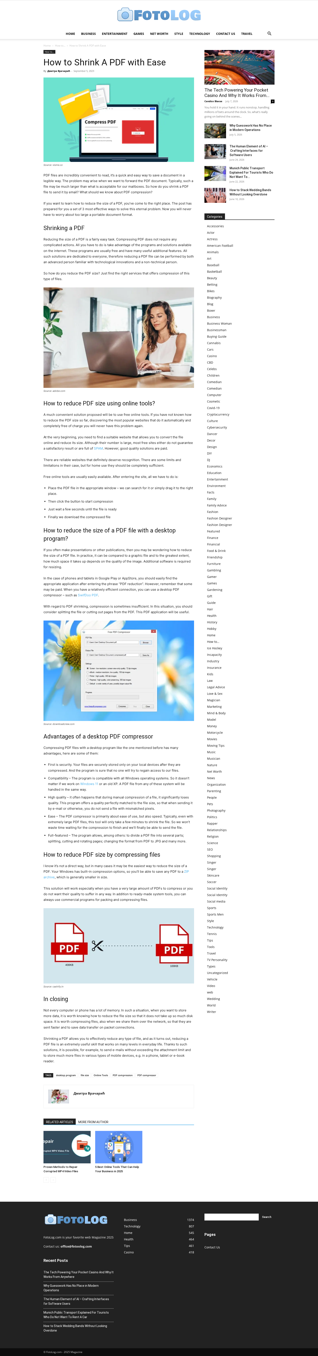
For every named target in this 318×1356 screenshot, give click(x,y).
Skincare (213, 875)
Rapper (212, 823)
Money (212, 726)
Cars (210, 349)
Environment (216, 486)
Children (213, 375)
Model (211, 720)
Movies (212, 739)
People (212, 797)
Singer (211, 862)
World (211, 1005)
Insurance (214, 668)
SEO (210, 849)
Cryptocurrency (218, 414)
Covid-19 (213, 408)
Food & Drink (216, 551)
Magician (213, 700)
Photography (216, 810)
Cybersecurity (217, 427)
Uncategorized (217, 973)
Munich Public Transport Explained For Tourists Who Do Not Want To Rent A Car (76, 1315)
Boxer (211, 310)
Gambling (214, 570)
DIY (209, 453)
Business (88, 34)
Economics (214, 466)
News (211, 778)
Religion (213, 836)
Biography (214, 297)
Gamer (212, 577)
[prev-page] (46, 1180)
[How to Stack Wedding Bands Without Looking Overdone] (215, 195)
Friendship (215, 557)
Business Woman (219, 323)
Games (138, 34)
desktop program (66, 1075)
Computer (214, 395)
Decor (211, 440)
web (210, 992)
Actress (212, 239)
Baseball (213, 265)
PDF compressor (146, 1075)
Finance (212, 538)
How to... (60, 45)
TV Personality (217, 960)
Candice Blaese (213, 101)
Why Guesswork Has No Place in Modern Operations (71, 1288)
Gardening (214, 590)
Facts (210, 492)
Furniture (214, 564)
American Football (220, 245)
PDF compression (123, 1075)
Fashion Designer (219, 518)
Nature (212, 765)
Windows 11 (89, 784)
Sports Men (215, 914)
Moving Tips (216, 745)
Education (214, 473)
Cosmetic (213, 401)
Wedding (213, 999)
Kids (210, 674)
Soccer (212, 882)
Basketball (214, 271)
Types (211, 966)
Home (70, 34)
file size (85, 1075)
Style (178, 34)
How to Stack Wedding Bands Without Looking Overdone (75, 1328)
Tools (211, 947)
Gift (209, 596)
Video (211, 986)
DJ (208, 460)
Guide (211, 603)
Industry (213, 661)
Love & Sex (214, 694)
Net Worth (159, 34)
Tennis (212, 934)
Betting (212, 284)
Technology (199, 34)
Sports (211, 908)
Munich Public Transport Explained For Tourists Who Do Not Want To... (251, 172)
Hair (210, 609)
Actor (211, 233)
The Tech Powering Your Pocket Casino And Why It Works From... (237, 92)
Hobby (211, 629)
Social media (216, 901)
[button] (269, 34)
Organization (216, 784)
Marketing (214, 707)
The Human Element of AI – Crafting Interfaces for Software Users (249, 151)
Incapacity (214, 655)
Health (212, 616)
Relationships (217, 830)
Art (209, 258)
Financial (213, 544)
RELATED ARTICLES (59, 1122)
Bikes (211, 291)
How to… (213, 642)
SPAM (98, 448)
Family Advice (217, 505)
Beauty (212, 278)
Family (211, 499)
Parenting (214, 791)
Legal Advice (216, 687)
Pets (210, 804)
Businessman (216, 330)
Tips (210, 940)
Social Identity (217, 888)
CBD (210, 362)
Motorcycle (215, 732)
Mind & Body (216, 713)
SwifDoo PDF (88, 595)
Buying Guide (216, 336)
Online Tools (101, 1075)
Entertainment (114, 34)
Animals (213, 252)
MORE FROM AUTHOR (93, 1122)
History (212, 622)
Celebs (212, 369)
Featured (213, 531)
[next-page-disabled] (53, 1180)
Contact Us (225, 34)
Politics (212, 817)
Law (210, 681)
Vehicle (212, 979)
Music (211, 752)
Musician (213, 758)
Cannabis (214, 343)
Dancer (212, 434)
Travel (246, 34)
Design (212, 447)
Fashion (212, 512)
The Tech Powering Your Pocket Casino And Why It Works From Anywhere (78, 1275)
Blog (210, 304)
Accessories (215, 226)
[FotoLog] (159, 15)
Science (212, 843)
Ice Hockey (214, 648)
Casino (212, 356)
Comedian (214, 382)
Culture (212, 421)
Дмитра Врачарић (58, 71)
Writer (211, 1012)
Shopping (214, 856)
